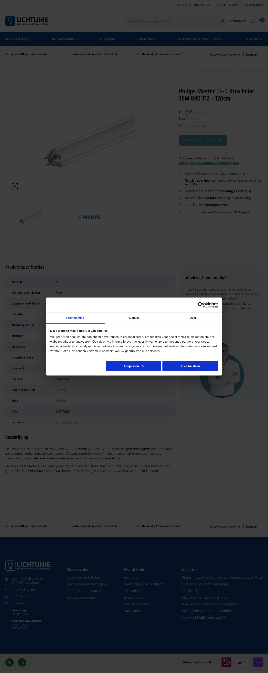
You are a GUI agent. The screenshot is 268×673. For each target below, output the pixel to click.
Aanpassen (131, 366)
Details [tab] (134, 317)
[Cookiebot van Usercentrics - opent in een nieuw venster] (201, 305)
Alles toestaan (190, 366)
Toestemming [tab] (75, 317)
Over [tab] (193, 317)
